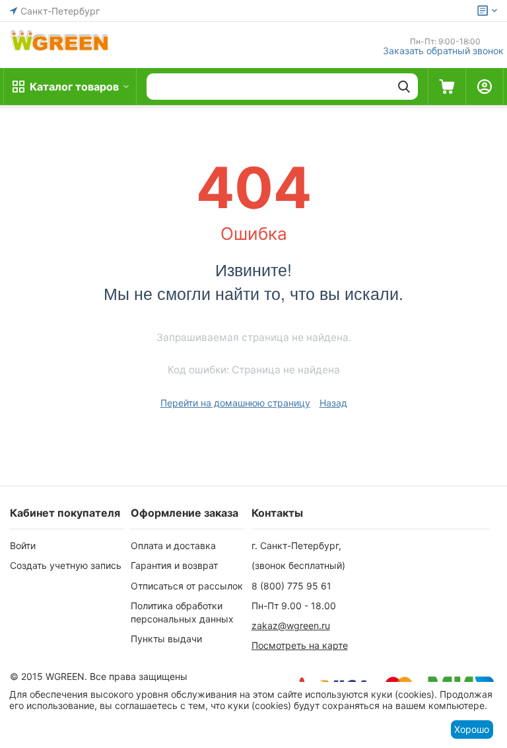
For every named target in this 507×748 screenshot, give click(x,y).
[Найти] (404, 86)
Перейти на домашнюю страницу (235, 402)
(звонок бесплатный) (298, 565)
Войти (23, 545)
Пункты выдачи (166, 638)
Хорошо (471, 729)
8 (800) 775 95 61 (291, 585)
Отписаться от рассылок (187, 585)
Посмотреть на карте (300, 645)
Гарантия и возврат (174, 565)
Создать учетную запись (65, 565)
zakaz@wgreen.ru (291, 625)
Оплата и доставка (173, 545)
